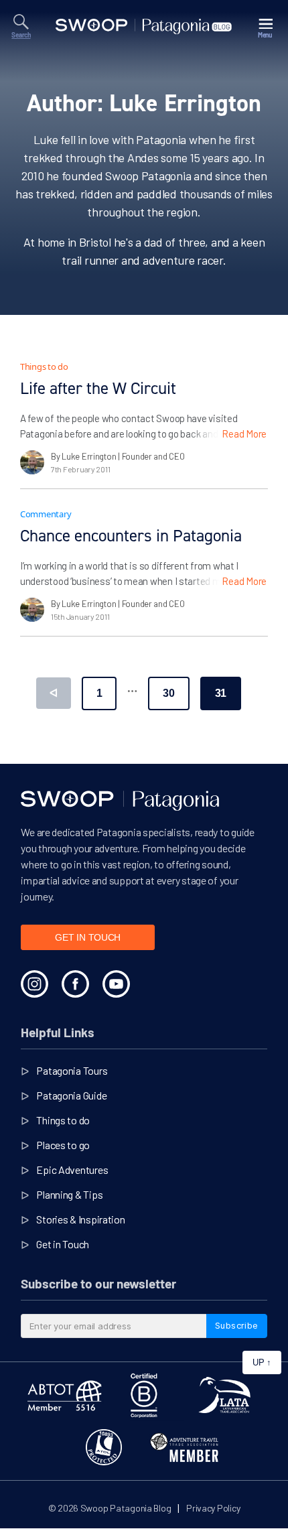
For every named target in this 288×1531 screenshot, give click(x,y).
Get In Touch (88, 937)
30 (168, 693)
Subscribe (237, 1325)
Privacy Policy (213, 1508)
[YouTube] (116, 984)
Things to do (44, 366)
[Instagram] (34, 984)
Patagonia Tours (71, 1070)
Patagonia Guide (71, 1095)
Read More (244, 433)
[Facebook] (75, 984)
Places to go (63, 1144)
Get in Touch (62, 1244)
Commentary (45, 514)
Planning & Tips (69, 1194)
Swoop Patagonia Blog (125, 1508)
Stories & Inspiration (80, 1219)
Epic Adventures (72, 1169)
